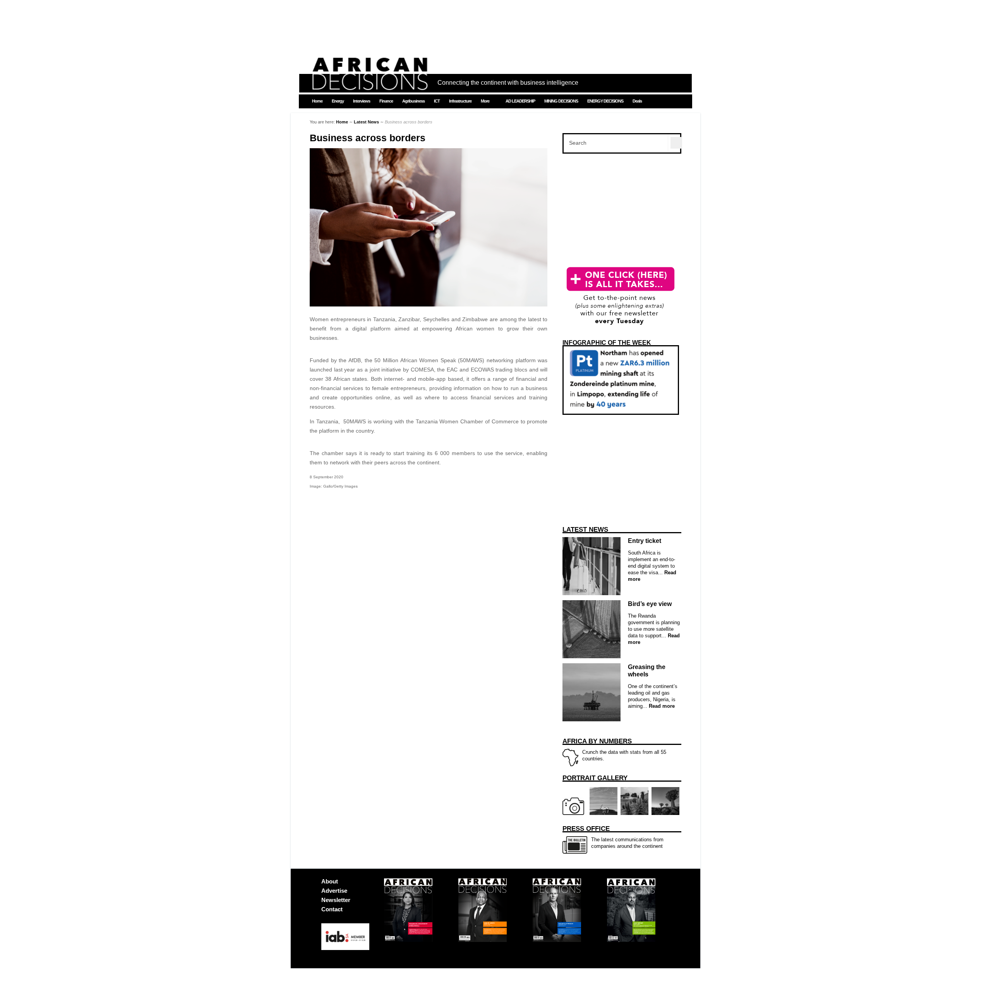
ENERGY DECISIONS (605, 101)
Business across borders (367, 138)
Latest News (366, 122)
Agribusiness (413, 101)
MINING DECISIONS (561, 101)
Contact (332, 909)
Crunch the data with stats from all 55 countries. (614, 750)
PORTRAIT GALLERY (595, 778)
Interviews (361, 101)
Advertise (334, 890)
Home (317, 101)
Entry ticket (644, 541)
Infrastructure (460, 101)
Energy (338, 101)
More (485, 101)
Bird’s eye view (650, 604)
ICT (437, 101)
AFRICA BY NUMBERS (597, 741)
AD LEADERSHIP (520, 101)
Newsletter (335, 900)
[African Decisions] (370, 86)
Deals (637, 101)
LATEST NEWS (585, 529)
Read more (661, 706)
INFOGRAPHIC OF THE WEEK (606, 342)
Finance (386, 101)
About (329, 881)
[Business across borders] (428, 304)
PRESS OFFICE (586, 828)
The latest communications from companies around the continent (613, 837)
